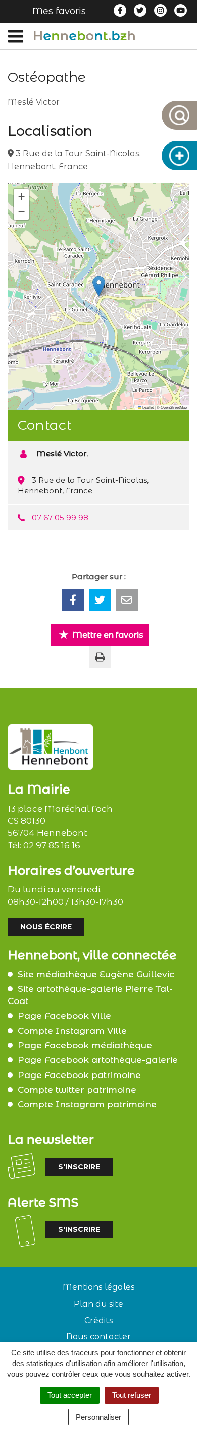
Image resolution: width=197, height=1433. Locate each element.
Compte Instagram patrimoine (87, 1104)
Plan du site (98, 1304)
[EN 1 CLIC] (179, 155)
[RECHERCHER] (179, 115)
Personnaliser (98, 1417)
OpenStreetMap (174, 407)
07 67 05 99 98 (60, 517)
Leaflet (147, 407)
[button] (98, 286)
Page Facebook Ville (64, 1016)
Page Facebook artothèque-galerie (98, 1060)
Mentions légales (99, 1287)
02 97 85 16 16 (51, 845)
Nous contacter (98, 1336)
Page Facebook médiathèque (85, 1045)
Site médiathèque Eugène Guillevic (96, 974)
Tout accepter (69, 1395)
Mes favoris (59, 11)
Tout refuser (131, 1395)
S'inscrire (79, 1166)
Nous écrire (46, 927)
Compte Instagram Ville (72, 1031)
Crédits (98, 1320)
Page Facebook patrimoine (79, 1075)
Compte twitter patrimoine (77, 1090)
